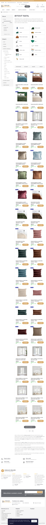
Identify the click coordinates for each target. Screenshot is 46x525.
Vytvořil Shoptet (43, 523)
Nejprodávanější (18, 66)
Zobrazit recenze (11, 471)
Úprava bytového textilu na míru (12, 2)
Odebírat (39, 492)
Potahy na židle (6, 77)
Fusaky (5, 74)
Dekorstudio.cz (16, 504)
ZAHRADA (4, 82)
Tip (4, 31)
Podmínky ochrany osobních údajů (7, 518)
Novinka (5, 30)
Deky (5, 66)
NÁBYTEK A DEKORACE (6, 48)
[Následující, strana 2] (30, 431)
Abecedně (41, 66)
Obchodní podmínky (26, 2)
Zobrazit (25, 88)
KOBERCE (4, 46)
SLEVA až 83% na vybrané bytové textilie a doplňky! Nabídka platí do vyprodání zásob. (22, 0)
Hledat (27, 6)
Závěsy (5, 63)
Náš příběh (2, 2)
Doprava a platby (4, 517)
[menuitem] (3, 10)
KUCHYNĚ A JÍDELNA (6, 80)
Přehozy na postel (6, 57)
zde (29, 521)
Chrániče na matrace (7, 73)
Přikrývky (5, 68)
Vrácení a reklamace (19, 2)
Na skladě (6, 27)
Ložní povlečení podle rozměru (8, 55)
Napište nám (4, 519)
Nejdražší (33, 66)
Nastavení (11, 523)
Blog (5, 2)
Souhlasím (34, 521)
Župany (5, 76)
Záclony (5, 65)
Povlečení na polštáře (7, 60)
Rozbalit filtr (7, 34)
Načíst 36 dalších (29, 427)
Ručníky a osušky (6, 71)
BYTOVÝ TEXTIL (5, 51)
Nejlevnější (26, 66)
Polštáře (5, 58)
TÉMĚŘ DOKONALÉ (6, 85)
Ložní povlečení (6, 52)
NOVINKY (4, 44)
